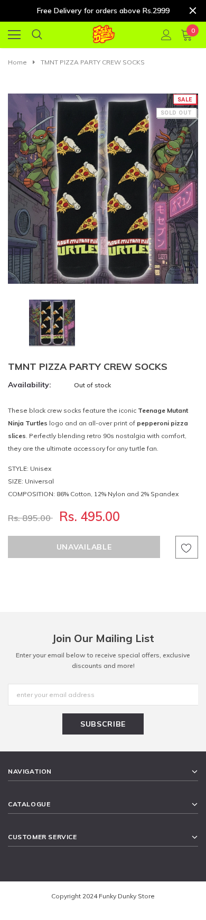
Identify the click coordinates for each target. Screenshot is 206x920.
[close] (193, 10)
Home (17, 62)
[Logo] (103, 32)
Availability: (29, 384)
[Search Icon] (37, 35)
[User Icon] (166, 35)
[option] (103, 189)
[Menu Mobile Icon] (14, 35)
